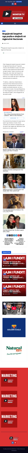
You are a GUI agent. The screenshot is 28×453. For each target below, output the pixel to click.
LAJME (4, 31)
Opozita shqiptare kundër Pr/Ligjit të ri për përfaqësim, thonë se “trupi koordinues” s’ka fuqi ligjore (9, 241)
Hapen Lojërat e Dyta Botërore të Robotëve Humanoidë (11, 291)
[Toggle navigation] (15, 23)
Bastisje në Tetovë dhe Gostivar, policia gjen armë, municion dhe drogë (13, 263)
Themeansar (13, 450)
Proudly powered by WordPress (9, 448)
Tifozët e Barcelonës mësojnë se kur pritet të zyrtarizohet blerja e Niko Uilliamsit (18, 241)
